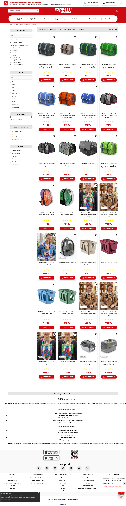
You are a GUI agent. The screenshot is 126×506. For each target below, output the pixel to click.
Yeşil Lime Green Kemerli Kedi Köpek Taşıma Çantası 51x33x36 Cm (108, 66)
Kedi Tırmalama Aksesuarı (17, 48)
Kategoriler (21, 30)
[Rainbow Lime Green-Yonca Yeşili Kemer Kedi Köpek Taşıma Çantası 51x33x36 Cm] (109, 148)
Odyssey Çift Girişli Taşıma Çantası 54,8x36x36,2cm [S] (109, 363)
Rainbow (14, 101)
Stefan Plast (15, 107)
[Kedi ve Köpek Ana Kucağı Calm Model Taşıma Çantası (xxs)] (46, 247)
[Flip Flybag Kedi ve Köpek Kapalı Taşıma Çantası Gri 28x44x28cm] (67, 148)
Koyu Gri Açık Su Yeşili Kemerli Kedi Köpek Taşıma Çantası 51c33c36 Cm (47, 66)
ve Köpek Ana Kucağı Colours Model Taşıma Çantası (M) (67, 363)
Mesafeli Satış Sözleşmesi (37, 483)
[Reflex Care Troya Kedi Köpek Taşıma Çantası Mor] (109, 247)
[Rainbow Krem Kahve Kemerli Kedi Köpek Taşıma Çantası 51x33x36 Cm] (67, 49)
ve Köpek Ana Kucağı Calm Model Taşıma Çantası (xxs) (46, 264)
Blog (88, 478)
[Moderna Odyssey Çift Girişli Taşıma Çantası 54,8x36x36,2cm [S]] (109, 346)
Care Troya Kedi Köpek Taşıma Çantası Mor (109, 263)
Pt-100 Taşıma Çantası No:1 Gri (88, 164)
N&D (63, 490)
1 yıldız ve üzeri (17, 139)
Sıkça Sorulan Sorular (88, 480)
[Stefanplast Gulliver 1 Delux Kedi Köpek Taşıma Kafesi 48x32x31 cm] (88, 346)
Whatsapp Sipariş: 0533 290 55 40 (88, 488)
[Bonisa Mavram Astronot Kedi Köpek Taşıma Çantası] (46, 197)
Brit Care (63, 483)
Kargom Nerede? (88, 485)
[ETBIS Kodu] (74, 454)
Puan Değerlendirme (21, 127)
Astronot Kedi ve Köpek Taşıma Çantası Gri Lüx (67, 263)
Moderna (14, 93)
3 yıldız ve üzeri (17, 134)
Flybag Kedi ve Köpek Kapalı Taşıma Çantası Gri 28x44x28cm (67, 165)
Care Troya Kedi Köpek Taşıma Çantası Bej (88, 263)
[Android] (51, 458)
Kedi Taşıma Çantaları (16, 42)
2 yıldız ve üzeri (17, 137)
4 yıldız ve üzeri (17, 131)
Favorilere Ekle (53, 37)
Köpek (36, 19)
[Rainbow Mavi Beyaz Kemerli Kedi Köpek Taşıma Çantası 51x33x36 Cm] (46, 98)
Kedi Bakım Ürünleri (15, 62)
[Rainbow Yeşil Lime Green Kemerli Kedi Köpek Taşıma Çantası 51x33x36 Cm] (109, 49)
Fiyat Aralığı (21, 114)
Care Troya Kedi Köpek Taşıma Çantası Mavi (46, 312)
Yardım (88, 483)
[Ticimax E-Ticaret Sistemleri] (63, 505)
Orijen (63, 488)
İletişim (13, 485)
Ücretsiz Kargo (16, 159)
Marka (21, 72)
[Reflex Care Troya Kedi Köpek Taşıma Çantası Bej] (88, 247)
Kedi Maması (13, 50)
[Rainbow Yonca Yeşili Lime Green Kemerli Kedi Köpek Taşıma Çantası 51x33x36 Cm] (88, 49)
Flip (13, 87)
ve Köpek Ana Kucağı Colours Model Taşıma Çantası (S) (46, 363)
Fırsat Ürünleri (16, 162)
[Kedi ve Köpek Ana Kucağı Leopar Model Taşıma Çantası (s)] (88, 296)
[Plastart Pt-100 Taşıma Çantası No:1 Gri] (88, 148)
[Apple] (51, 452)
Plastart (14, 99)
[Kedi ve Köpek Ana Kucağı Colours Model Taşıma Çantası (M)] (67, 346)
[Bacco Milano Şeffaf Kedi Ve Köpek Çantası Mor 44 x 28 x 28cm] (46, 148)
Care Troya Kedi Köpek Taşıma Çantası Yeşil (67, 312)
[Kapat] (121, 3)
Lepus (13, 90)
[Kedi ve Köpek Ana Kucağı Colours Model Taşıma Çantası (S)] (46, 346)
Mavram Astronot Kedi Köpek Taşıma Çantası (46, 213)
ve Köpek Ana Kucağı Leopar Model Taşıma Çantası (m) (109, 313)
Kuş (49, 19)
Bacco (13, 82)
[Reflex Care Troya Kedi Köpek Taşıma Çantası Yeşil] (67, 296)
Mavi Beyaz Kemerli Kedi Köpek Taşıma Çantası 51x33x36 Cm (46, 115)
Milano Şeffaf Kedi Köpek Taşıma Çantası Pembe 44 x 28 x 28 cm (109, 115)
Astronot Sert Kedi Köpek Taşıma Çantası (67, 213)
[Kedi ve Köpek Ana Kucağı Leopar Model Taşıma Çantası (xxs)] (109, 197)
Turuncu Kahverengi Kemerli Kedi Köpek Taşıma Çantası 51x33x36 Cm (67, 115)
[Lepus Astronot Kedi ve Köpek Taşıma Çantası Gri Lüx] (67, 247)
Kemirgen (63, 19)
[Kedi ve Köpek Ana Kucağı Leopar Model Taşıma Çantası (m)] (109, 296)
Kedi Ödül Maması (15, 57)
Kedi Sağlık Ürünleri (15, 60)
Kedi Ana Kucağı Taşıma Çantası (19, 45)
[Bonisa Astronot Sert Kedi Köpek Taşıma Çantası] (67, 197)
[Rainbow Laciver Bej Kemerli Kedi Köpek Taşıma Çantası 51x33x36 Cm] (88, 98)
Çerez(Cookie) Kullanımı (38, 480)
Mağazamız (12, 488)
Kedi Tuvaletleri (14, 52)
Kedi (23, 19)
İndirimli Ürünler (16, 150)
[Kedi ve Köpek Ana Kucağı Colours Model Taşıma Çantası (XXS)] (88, 197)
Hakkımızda (12, 478)
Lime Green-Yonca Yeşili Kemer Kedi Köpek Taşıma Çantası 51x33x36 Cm (109, 165)
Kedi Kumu (13, 55)
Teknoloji (92, 19)
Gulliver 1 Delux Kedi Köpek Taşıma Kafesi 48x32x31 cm (88, 363)
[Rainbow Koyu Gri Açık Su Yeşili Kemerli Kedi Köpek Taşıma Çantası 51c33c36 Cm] (46, 49)
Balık (78, 19)
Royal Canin (63, 480)
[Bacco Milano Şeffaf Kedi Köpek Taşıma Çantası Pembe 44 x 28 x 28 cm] (109, 98)
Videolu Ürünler (16, 153)
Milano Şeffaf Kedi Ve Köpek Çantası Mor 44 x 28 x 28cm (47, 165)
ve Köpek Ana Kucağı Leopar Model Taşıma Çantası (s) (88, 313)
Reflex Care (15, 104)
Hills (63, 485)
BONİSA (14, 84)
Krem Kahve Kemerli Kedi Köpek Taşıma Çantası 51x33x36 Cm (67, 66)
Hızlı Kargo (15, 164)
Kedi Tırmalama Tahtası (16, 64)
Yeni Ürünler (15, 156)
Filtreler (21, 146)
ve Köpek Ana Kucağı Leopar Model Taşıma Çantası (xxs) (109, 214)
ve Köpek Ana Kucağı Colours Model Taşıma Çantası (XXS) (88, 214)
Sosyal (107, 19)
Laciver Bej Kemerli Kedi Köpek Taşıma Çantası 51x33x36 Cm (88, 115)
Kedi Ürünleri (13, 40)
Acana (63, 478)
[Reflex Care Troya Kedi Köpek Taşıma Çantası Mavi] (46, 296)
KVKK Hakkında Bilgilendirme (12, 483)
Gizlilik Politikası (12, 480)
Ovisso (14, 96)
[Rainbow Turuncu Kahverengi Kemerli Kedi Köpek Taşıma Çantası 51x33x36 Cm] (67, 98)
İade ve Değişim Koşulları (37, 478)
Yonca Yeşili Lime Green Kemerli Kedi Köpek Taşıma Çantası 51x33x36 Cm (88, 66)
